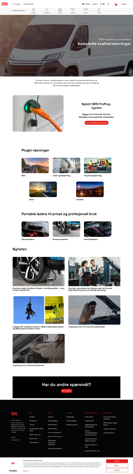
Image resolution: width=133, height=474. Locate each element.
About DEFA (33, 438)
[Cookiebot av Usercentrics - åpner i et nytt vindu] (13, 471)
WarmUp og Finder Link (92, 451)
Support (50, 417)
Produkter (17, 4)
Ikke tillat (117, 470)
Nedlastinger (70, 417)
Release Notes (52, 425)
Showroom (73, 12)
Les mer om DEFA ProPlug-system (96, 123)
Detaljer (25, 471)
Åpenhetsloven (34, 442)
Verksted (60, 12)
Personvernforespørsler (55, 448)
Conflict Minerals (108, 433)
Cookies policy (89, 421)
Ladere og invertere (19, 10)
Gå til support (66, 391)
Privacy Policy (89, 417)
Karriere (32, 425)
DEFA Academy (52, 429)
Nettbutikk (30, 4)
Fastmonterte (47, 12)
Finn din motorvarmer (55, 436)
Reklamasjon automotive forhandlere (52, 442)
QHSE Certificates (35, 435)
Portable (34, 12)
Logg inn (124, 4)
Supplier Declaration (109, 429)
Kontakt (32, 417)
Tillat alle (117, 461)
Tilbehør (99, 12)
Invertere (86, 12)
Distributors (33, 421)
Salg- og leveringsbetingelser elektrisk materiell (91, 433)
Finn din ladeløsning (54, 432)
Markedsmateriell (72, 425)
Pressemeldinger (71, 421)
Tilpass (116, 465)
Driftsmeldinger (53, 421)
